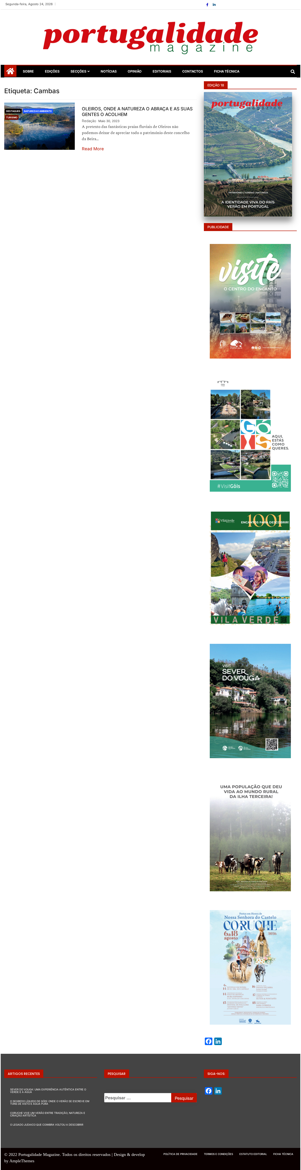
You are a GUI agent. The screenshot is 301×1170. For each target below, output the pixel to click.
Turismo (11, 117)
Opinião (135, 71)
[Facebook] (207, 5)
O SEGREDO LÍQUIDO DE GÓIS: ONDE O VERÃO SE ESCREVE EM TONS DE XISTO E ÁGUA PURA (49, 1102)
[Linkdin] (214, 5)
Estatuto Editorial (253, 1154)
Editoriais (162, 71)
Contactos (192, 71)
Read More (93, 148)
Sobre (28, 71)
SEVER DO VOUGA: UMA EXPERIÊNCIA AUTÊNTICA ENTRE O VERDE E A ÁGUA (48, 1091)
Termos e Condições (218, 1154)
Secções (78, 71)
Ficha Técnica (226, 71)
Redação (89, 121)
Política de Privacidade (180, 1154)
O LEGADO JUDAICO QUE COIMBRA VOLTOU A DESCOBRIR (46, 1124)
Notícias (109, 71)
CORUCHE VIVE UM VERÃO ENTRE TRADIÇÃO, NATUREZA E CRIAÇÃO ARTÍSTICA (47, 1114)
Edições (52, 71)
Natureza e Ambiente (38, 111)
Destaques (13, 111)
